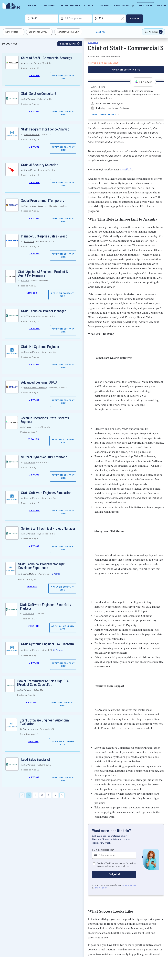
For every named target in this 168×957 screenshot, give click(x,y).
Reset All (100, 32)
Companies (48, 5)
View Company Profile (104, 114)
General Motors (32, 134)
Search (134, 18)
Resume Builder (69, 5)
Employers (145, 5)
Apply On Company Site (63, 77)
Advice (88, 5)
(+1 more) (55, 573)
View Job (34, 75)
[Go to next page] (62, 795)
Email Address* (103, 850)
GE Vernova (29, 99)
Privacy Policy (100, 887)
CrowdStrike (30, 170)
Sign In (161, 5)
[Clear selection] (55, 18)
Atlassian (29, 241)
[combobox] (44, 19)
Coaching (103, 5)
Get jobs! (114, 874)
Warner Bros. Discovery (35, 206)
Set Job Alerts (68, 43)
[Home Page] (10, 7)
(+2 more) (58, 650)
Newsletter (122, 5)
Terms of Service (128, 885)
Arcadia (28, 63)
